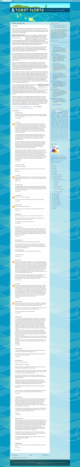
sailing (52, 116)
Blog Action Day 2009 (33, 28)
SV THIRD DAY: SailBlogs (58, 98)
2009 (54, 173)
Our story (54, 82)
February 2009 (57, 203)
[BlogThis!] (37, 106)
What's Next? (56, 181)
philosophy (60, 112)
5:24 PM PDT (17, 200)
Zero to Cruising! (56, 63)
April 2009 (56, 199)
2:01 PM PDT (17, 171)
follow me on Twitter (64, 42)
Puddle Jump (59, 126)
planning (53, 128)
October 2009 (56, 178)
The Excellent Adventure (58, 72)
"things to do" (58, 125)
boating (59, 121)
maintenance (65, 115)
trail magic (61, 128)
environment (25, 108)
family (66, 112)
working (63, 120)
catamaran (53, 117)
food (62, 132)
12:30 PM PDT (18, 118)
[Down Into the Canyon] (43, 85)
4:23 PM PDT (17, 393)
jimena (56, 121)
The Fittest (55, 184)
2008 (54, 206)
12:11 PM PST (18, 439)
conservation (53, 134)
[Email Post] (34, 106)
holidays (57, 133)
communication (54, 120)
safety (56, 122)
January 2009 (56, 204)
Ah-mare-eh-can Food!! (58, 186)
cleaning (66, 119)
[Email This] (36, 106)
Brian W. (17, 260)
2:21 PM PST (17, 447)
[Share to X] (38, 106)
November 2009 (57, 176)
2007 (54, 208)
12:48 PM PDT (18, 161)
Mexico (52, 121)
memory (66, 134)
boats (66, 116)
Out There (54, 73)
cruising (53, 112)
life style (63, 139)
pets (63, 133)
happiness (53, 133)
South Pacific (53, 139)
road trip (63, 125)
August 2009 (56, 193)
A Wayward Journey (57, 47)
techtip (63, 113)
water (56, 140)
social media (65, 135)
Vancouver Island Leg (55, 162)
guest (61, 139)
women (66, 133)
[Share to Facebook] (39, 106)
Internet (63, 138)
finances (58, 127)
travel (52, 132)
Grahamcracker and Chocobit (59, 179)
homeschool (57, 116)
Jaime (58, 119)
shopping (61, 135)
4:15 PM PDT (17, 356)
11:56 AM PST (18, 414)
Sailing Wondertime (57, 81)
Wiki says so (22, 48)
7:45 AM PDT (17, 297)
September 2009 (57, 191)
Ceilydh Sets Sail (56, 89)
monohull (66, 122)
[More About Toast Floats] (59, 26)
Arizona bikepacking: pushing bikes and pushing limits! (59, 65)
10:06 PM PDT (18, 236)
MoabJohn (17, 301)
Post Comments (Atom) (22, 457)
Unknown (17, 195)
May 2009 (56, 198)
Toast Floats (61, 38)
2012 (54, 168)
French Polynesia (54, 138)
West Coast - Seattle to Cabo (57, 161)
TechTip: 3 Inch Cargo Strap (58, 189)
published (58, 135)
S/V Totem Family (56, 54)
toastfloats (20, 38)
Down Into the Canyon (41, 86)
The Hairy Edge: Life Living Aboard (59, 99)
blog (63, 122)
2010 (54, 171)
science (54, 140)
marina (60, 134)
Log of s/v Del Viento (57, 104)
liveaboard (53, 119)
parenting (53, 125)
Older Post (45, 455)
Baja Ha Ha (65, 128)
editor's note (58, 139)
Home (30, 455)
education (20, 108)
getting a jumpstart (36, 168)
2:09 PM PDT (17, 181)
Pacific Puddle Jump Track (56, 157)
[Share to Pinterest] (41, 106)
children (16, 108)
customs (57, 134)
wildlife (59, 120)
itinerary (62, 127)
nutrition (66, 139)
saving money (54, 113)
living (66, 117)
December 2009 (57, 174)
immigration (61, 131)
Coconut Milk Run (60, 129)
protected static (18, 164)
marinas (63, 134)
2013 (54, 166)
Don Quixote (65, 129)
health (63, 121)
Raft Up (66, 138)
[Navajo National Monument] (18, 35)
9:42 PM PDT (17, 223)
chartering (55, 132)
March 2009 (56, 201)
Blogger (39, 463)
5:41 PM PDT (17, 344)
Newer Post (15, 455)
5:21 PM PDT (17, 191)
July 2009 (56, 194)
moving (61, 133)
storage (56, 128)
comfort (63, 117)
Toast (16, 122)
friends (66, 121)
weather (58, 115)
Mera (67, 120)
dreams (59, 132)
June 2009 (56, 196)
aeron (62, 119)
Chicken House (54, 129)
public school (53, 135)
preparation (30, 108)
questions (53, 122)
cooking (63, 116)
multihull (66, 127)
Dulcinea (52, 131)
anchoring (60, 122)
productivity (66, 131)
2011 (54, 170)
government (66, 132)
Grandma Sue (59, 138)
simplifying (58, 117)
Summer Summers (57, 187)
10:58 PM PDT (18, 256)
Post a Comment (17, 450)
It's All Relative (56, 182)
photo (52, 140)
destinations (57, 131)
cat (67, 126)
